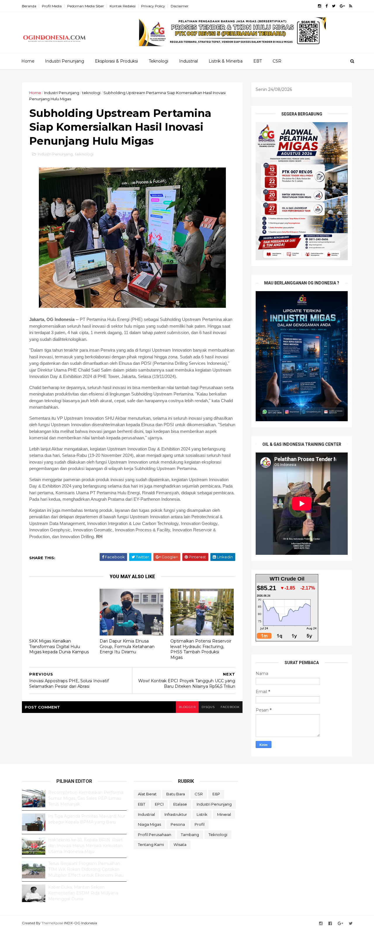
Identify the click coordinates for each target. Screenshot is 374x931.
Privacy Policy (153, 6)
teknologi (91, 92)
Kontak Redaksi (123, 6)
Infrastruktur (176, 814)
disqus (208, 707)
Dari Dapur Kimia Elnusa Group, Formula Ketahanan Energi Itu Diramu (127, 646)
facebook (230, 707)
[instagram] (319, 6)
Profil (200, 824)
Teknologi (158, 61)
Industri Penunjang (64, 61)
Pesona (178, 824)
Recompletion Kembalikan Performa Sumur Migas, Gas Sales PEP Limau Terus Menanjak (85, 798)
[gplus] (342, 6)
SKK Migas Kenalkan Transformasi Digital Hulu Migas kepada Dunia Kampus (59, 646)
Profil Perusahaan (154, 834)
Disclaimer (179, 6)
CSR (277, 61)
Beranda (29, 6)
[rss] (350, 6)
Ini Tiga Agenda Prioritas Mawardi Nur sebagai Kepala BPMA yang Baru (86, 819)
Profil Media (52, 6)
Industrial (188, 61)
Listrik (202, 814)
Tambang (190, 834)
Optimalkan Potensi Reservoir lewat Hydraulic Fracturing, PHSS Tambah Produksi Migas (200, 649)
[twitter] (333, 6)
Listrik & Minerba (226, 61)
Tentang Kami (151, 844)
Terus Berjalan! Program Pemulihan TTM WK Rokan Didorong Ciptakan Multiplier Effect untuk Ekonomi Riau (86, 869)
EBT (257, 61)
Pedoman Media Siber (85, 6)
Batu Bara (175, 794)
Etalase (180, 804)
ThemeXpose (52, 923)
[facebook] (326, 6)
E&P (216, 794)
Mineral (224, 814)
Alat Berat (147, 794)
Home (27, 61)
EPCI (159, 804)
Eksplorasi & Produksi (116, 61)
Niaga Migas (149, 824)
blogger (187, 707)
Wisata (180, 844)
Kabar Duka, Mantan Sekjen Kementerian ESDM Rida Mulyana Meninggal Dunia (83, 893)
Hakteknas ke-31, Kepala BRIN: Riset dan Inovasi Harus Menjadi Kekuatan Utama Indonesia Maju (85, 845)
